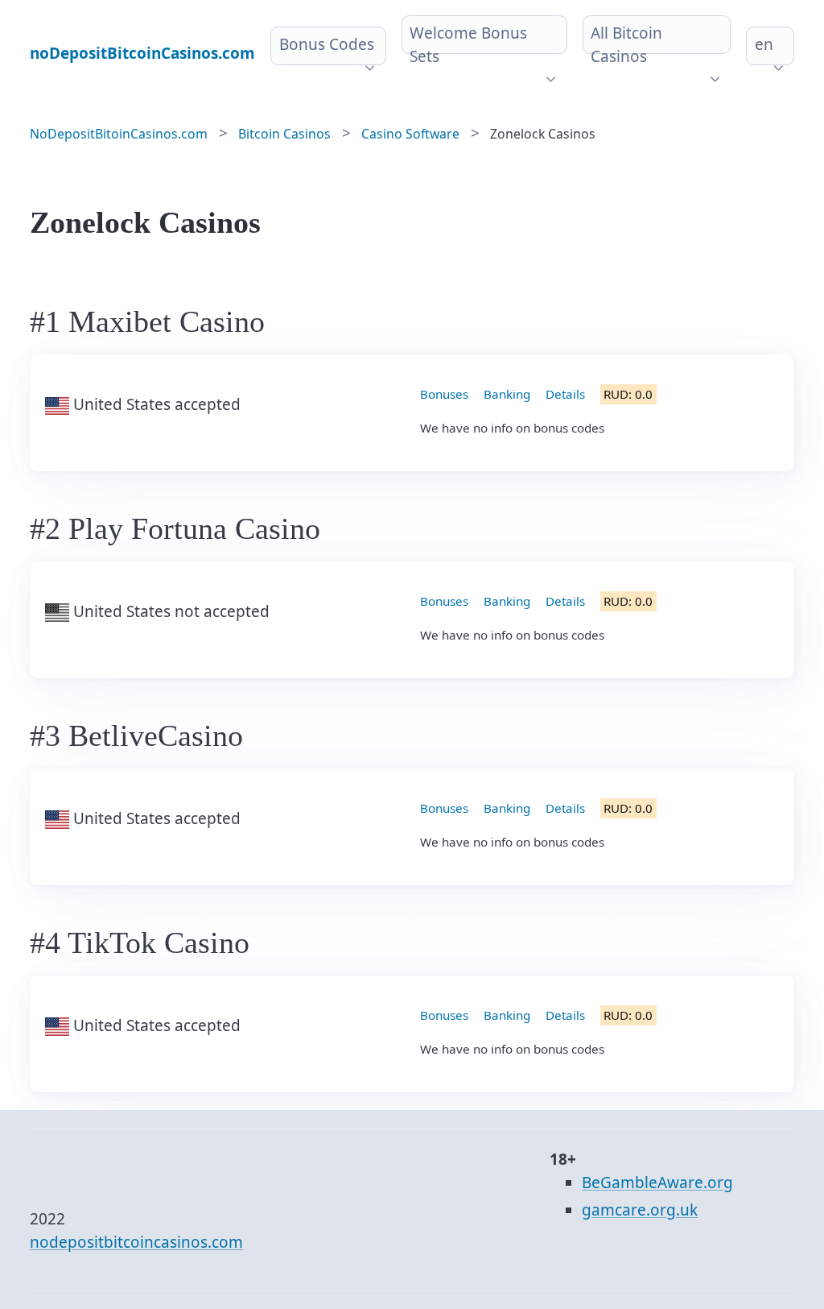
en (764, 44)
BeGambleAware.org (657, 1182)
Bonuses (444, 394)
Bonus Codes (326, 44)
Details (565, 394)
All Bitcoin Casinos (626, 45)
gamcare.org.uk (640, 1209)
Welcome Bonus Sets (468, 45)
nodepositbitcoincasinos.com (136, 1242)
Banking (507, 394)
